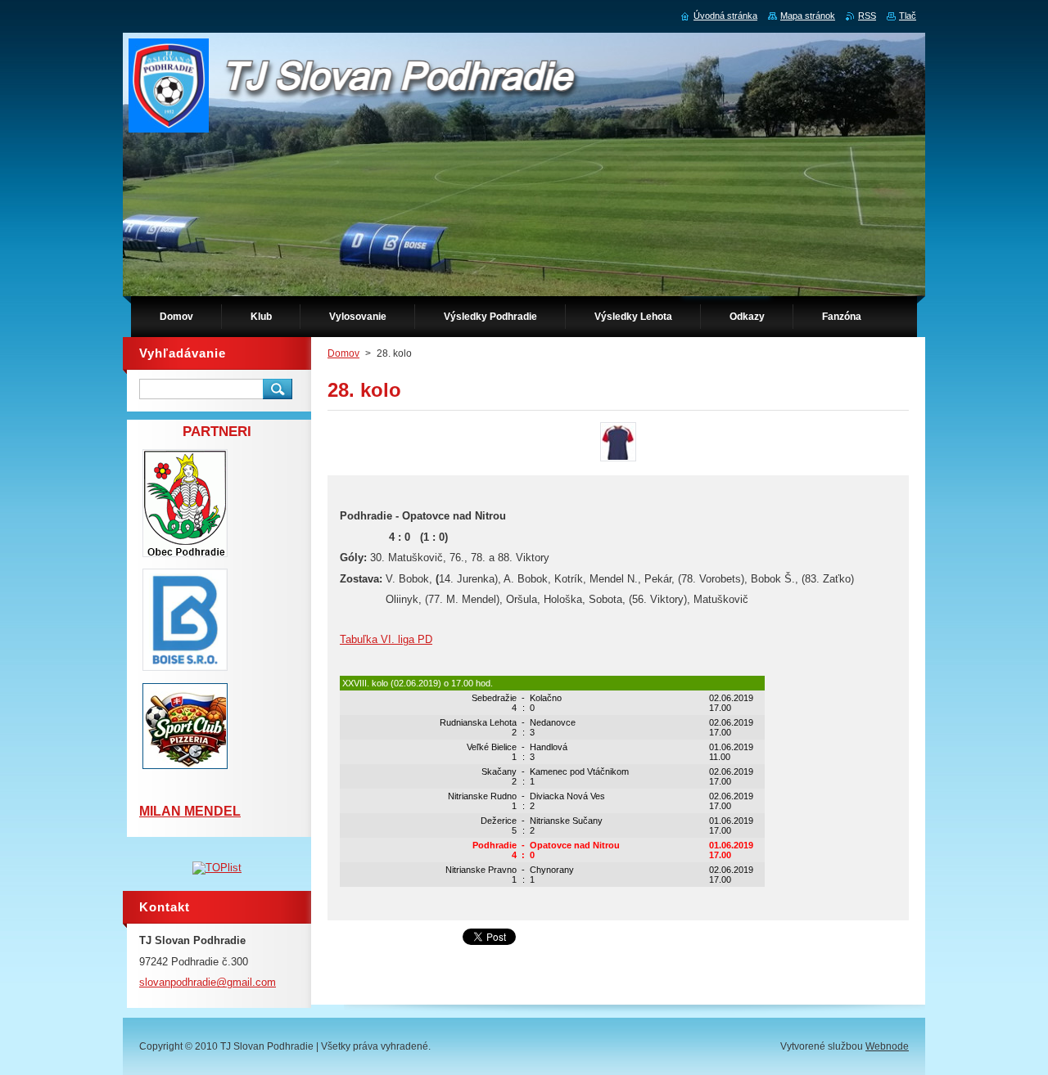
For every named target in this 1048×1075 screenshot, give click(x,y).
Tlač (907, 15)
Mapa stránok (807, 15)
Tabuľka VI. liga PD (386, 639)
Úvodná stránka (725, 15)
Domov (343, 353)
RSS (867, 15)
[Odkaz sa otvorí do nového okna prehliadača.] (618, 461)
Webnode (887, 1046)
